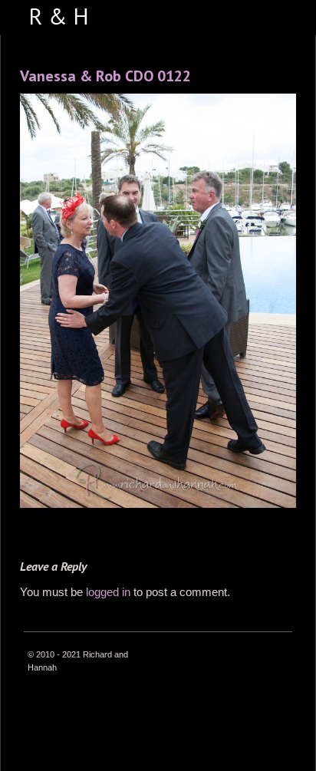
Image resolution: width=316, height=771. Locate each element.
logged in (108, 591)
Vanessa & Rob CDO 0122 (105, 76)
